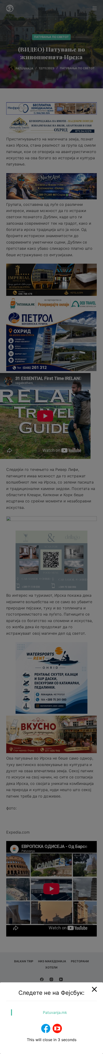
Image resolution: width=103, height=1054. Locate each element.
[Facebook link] (46, 1028)
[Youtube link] (57, 1028)
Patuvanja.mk (55, 1012)
